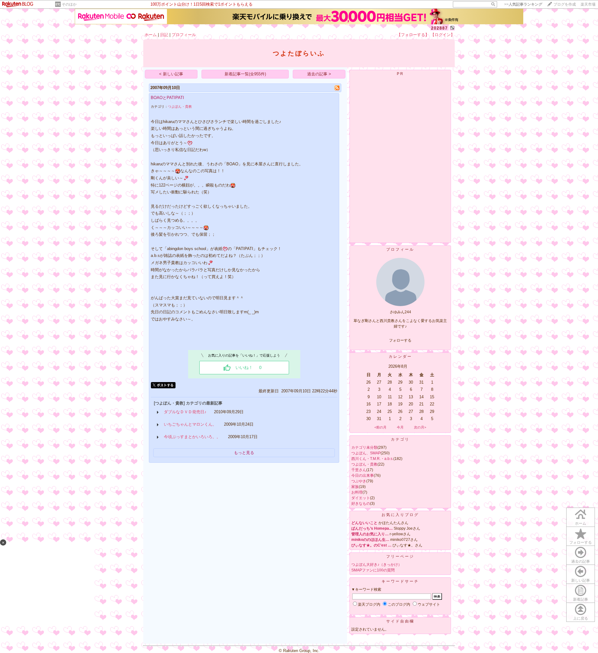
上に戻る (580, 618)
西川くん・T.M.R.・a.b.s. (372, 459)
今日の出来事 (362, 475)
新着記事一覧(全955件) (245, 74)
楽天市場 (588, 4)
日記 (164, 34)
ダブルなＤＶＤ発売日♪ (185, 411)
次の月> (420, 427)
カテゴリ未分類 (364, 447)
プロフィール (184, 34)
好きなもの (360, 503)
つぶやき (358, 481)
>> (523, 4)
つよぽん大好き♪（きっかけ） (376, 564)
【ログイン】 (442, 34)
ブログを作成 (564, 4)
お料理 (357, 492)
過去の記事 (580, 561)
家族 (355, 487)
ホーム (151, 34)
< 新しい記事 (171, 74)
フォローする (580, 542)
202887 (439, 28)
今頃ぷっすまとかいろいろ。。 (192, 436)
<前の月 (380, 427)
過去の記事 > (319, 74)
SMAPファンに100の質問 (373, 570)
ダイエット (360, 498)
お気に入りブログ (400, 515)
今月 (400, 427)
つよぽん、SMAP (366, 453)
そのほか (69, 4)
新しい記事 (580, 580)
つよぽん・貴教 (180, 106)
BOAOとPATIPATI (167, 97)
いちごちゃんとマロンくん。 (190, 424)
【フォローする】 (413, 34)
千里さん (358, 470)
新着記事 (580, 599)
